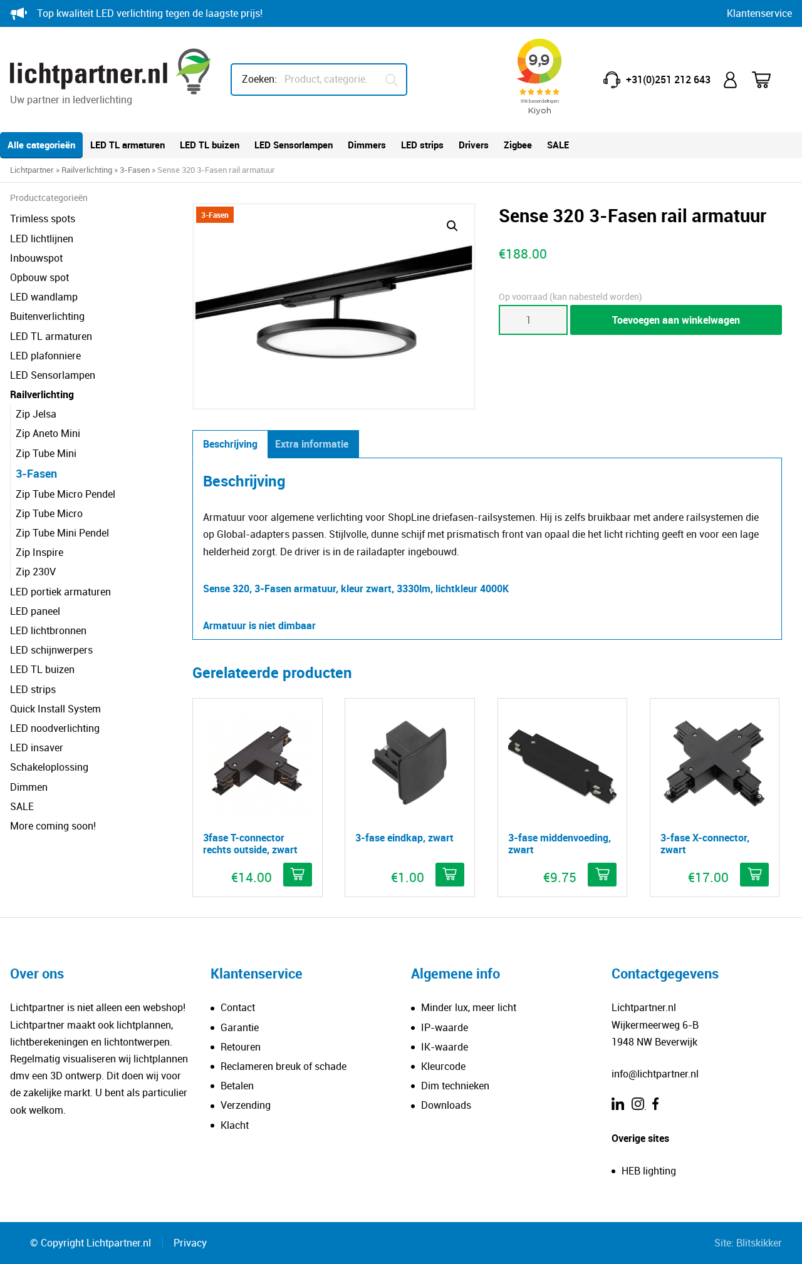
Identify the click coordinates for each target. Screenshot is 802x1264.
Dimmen (29, 787)
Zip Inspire (39, 552)
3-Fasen (135, 169)
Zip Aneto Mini (48, 433)
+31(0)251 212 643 (668, 79)
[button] (452, 226)
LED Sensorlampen (293, 144)
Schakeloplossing (49, 767)
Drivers (474, 144)
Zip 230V (36, 571)
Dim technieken (455, 1085)
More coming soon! (53, 826)
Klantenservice (759, 13)
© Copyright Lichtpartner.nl (90, 1243)
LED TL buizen (209, 144)
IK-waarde (444, 1047)
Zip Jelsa (36, 414)
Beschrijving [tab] (230, 444)
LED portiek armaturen (60, 592)
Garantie (240, 1027)
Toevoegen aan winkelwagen (676, 320)
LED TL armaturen (127, 144)
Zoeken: (259, 79)
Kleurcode (443, 1066)
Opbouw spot (39, 277)
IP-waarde (444, 1027)
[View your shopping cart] (769, 79)
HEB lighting (649, 1171)
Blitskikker (759, 1243)
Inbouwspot (36, 258)
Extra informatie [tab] (311, 444)
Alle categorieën (41, 144)
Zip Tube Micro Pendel (65, 494)
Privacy (190, 1243)
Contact (238, 1007)
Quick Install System (55, 709)
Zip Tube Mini (46, 453)
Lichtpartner (32, 169)
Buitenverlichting (47, 316)
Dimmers (367, 144)
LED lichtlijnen (41, 238)
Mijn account (731, 79)
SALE (558, 144)
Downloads (446, 1105)
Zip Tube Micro (49, 513)
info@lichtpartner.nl (655, 1074)
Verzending (246, 1105)
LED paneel (35, 611)
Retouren (241, 1047)
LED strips (422, 144)
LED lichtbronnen (48, 630)
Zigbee (518, 144)
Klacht (235, 1125)
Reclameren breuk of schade (283, 1066)
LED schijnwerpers (51, 650)
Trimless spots (42, 218)
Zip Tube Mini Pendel (62, 533)
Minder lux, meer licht (468, 1007)
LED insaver (36, 747)
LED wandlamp (44, 297)
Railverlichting (86, 169)
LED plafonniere (45, 355)
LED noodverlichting (55, 728)
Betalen (237, 1085)
